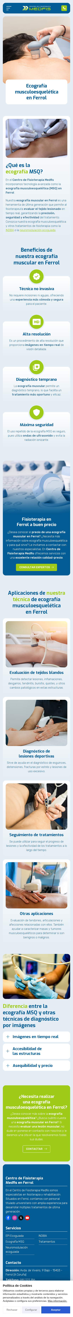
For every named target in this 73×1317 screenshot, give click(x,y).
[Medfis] (36, 8)
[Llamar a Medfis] (64, 8)
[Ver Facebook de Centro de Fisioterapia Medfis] (8, 1217)
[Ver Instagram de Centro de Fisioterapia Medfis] (14, 1217)
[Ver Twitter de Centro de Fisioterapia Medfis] (20, 1217)
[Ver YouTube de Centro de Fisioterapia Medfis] (27, 1217)
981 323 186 (27, 1280)
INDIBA (10, 230)
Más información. (57, 1300)
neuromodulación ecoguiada (37, 230)
